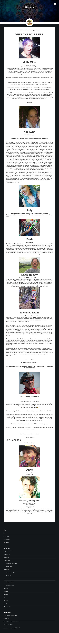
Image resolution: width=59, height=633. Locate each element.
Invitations (6, 594)
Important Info (7, 554)
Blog (4, 597)
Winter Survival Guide (8, 624)
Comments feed (7, 539)
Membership (6, 591)
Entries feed (6, 536)
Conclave (6, 588)
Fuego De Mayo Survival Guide (10, 615)
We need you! (6, 618)
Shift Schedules (9, 575)
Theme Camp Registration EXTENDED (12, 628)
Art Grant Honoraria (10, 585)
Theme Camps (7, 560)
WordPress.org (7, 542)
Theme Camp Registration (11, 563)
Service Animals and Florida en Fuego (11, 621)
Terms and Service (8, 606)
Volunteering (6, 569)
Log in (5, 533)
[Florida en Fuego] (9, 11)
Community (6, 600)
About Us (5, 603)
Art (5, 579)
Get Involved (6, 557)
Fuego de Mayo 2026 (8, 551)
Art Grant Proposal (10, 582)
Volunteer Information (10, 572)
